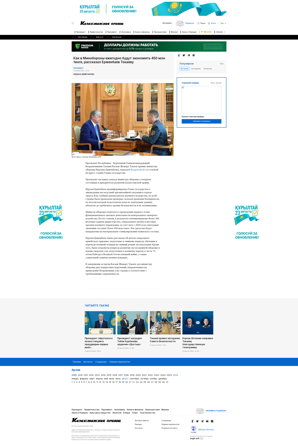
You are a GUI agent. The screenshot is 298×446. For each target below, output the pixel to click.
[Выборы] (51, 223)
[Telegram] (189, 55)
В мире (126, 413)
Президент (81, 32)
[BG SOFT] (201, 437)
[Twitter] (184, 55)
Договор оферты (142, 420)
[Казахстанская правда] (101, 23)
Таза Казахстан (147, 413)
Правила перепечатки (119, 362)
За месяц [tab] (208, 69)
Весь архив (216, 83)
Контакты (88, 362)
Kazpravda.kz (138, 169)
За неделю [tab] (196, 69)
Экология (116, 413)
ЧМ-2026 (207, 32)
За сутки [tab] (184, 69)
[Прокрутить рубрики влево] (73, 32)
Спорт (135, 413)
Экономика (126, 32)
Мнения (174, 32)
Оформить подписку (201, 121)
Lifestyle (219, 32)
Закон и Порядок (189, 32)
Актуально (167, 23)
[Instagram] (212, 421)
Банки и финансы (142, 32)
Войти (213, 23)
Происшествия (160, 32)
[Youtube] (207, 421)
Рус (222, 23)
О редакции (101, 362)
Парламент (112, 32)
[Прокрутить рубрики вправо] (224, 32)
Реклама (77, 362)
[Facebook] (179, 55)
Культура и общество (100, 413)
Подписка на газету (169, 428)
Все (222, 63)
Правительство (96, 32)
